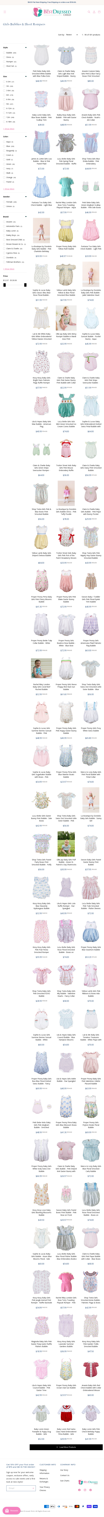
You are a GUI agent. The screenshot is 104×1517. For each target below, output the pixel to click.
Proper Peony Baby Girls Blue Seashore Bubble (91, 948)
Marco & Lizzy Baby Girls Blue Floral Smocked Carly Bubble (91, 1168)
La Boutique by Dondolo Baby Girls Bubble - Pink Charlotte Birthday (41, 248)
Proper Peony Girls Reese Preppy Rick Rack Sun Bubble (66, 687)
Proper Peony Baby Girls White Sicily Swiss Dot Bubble (41, 1168)
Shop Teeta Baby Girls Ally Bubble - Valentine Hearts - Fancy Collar (66, 993)
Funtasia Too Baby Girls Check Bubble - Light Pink (91, 247)
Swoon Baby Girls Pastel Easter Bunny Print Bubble (91, 862)
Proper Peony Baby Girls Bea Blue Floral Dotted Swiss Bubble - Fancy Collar (41, 1082)
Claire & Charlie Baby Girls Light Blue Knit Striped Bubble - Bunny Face (66, 75)
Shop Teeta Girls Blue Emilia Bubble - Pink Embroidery (91, 161)
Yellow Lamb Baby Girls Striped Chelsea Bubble (41, 554)
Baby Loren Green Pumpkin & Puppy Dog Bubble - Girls (41, 1431)
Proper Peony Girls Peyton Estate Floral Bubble (91, 1125)
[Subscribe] (33, 1488)
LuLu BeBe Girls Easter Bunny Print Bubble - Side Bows (41, 818)
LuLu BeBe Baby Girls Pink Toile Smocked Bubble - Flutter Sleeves (91, 906)
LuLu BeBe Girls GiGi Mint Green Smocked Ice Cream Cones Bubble (66, 424)
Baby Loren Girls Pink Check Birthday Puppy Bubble (91, 1431)
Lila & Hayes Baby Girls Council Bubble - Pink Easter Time (41, 1387)
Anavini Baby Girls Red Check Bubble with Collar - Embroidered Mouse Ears (91, 1389)
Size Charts (64, 1480)
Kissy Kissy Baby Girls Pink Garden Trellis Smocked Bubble (91, 1344)
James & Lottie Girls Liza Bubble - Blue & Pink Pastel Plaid (41, 161)
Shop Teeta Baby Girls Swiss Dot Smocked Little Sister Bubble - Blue (90, 687)
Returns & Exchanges (44, 1480)
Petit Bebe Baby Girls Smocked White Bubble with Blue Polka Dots (41, 73)
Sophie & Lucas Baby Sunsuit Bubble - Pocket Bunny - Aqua (91, 336)
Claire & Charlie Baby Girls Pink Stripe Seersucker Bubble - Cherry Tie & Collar (91, 381)
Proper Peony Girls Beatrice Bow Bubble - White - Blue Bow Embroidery (66, 644)
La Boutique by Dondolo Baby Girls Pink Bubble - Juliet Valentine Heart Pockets (91, 294)
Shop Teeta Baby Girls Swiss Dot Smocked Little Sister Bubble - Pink (66, 818)
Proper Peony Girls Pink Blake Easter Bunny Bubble (66, 599)
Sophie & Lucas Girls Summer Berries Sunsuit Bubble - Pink (41, 730)
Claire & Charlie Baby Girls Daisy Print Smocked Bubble (90, 468)
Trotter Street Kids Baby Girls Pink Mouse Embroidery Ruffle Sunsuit (66, 469)
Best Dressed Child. (27, 1511)
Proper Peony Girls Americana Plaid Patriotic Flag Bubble (91, 643)
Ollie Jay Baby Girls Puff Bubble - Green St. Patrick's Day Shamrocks (66, 862)
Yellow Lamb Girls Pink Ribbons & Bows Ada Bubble (91, 993)
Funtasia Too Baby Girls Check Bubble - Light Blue (41, 203)
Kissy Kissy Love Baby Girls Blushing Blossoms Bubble (41, 1212)
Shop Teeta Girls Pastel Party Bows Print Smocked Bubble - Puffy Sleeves (41, 863)
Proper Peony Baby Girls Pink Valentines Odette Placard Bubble (91, 1081)
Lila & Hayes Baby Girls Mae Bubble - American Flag (41, 424)
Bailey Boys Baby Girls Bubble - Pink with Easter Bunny (66, 117)
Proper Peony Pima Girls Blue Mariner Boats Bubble (66, 774)
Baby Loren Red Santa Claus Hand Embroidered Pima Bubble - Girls (66, 1431)
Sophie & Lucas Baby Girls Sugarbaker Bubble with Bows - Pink (41, 774)
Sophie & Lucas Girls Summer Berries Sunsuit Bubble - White (41, 1037)
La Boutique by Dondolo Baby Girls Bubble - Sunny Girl (90, 818)
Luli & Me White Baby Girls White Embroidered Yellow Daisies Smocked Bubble (41, 338)
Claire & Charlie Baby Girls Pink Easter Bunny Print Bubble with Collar (66, 380)
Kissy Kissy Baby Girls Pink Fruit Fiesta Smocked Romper (41, 949)
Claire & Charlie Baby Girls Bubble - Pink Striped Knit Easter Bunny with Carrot (66, 1170)
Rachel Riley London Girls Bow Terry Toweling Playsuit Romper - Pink (66, 1300)
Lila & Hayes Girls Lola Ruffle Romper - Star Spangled (66, 906)
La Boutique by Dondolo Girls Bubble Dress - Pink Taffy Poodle (66, 511)
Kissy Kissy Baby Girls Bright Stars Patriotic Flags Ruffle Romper (41, 380)
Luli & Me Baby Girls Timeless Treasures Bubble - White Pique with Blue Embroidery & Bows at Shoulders (90, 1040)
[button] (4, 12)
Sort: (61, 34)
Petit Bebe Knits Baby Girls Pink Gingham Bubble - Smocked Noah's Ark (41, 1126)
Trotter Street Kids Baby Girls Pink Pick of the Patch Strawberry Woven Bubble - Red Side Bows (66, 557)
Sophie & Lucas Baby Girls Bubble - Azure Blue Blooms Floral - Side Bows (41, 1257)
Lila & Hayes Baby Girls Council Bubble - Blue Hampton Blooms (66, 1037)
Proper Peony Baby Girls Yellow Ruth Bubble (66, 247)
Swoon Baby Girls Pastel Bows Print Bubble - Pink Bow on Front (66, 1212)
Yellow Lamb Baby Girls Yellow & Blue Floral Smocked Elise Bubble (66, 292)
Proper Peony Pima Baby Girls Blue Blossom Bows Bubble (66, 1125)
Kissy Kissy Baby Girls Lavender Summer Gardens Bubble (66, 1344)
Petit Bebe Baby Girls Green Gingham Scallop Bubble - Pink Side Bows (91, 205)
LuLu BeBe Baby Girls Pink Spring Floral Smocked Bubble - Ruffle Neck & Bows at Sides (66, 162)
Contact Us (64, 1475)
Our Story (64, 1470)
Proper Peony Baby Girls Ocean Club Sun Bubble (66, 1386)
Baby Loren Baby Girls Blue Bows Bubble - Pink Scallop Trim (41, 117)
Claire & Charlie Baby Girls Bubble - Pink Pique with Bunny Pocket (91, 511)
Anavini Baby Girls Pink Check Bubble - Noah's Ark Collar (91, 117)
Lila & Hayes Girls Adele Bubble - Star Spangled (66, 1079)
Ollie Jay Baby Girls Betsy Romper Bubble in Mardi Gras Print (66, 336)
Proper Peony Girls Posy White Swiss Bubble (91, 729)
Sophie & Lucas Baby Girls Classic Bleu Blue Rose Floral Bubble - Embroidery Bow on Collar (41, 295)
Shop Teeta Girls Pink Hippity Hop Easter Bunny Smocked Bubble (90, 555)
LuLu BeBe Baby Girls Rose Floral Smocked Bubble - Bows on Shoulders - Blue (91, 1214)
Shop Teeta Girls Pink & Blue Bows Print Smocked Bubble (41, 511)
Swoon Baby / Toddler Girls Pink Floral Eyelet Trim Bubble (91, 599)
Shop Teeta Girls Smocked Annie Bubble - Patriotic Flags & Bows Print (91, 1301)
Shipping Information (44, 1471)
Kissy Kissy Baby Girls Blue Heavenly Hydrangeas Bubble (41, 906)
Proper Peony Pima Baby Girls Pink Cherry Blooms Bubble (41, 599)
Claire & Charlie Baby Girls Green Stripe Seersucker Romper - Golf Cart (41, 469)
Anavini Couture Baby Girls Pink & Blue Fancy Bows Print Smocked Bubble (90, 75)
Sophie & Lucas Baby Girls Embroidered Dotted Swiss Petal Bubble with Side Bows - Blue (90, 425)
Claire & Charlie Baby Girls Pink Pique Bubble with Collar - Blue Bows (90, 1256)
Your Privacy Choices (45, 1488)
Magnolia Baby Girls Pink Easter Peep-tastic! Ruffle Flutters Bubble (41, 1344)
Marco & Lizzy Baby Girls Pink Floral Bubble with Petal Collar (91, 774)
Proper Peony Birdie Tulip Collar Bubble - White (41, 641)
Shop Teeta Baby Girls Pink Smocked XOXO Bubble (41, 993)
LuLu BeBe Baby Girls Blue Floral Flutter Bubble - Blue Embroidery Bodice (66, 1256)
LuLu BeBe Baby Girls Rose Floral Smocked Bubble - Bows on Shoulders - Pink (66, 951)
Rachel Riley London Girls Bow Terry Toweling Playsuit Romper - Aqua (66, 205)
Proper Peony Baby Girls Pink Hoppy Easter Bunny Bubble (66, 730)
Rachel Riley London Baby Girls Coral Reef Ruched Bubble (41, 687)
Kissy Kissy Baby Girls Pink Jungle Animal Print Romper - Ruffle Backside (41, 1300)
